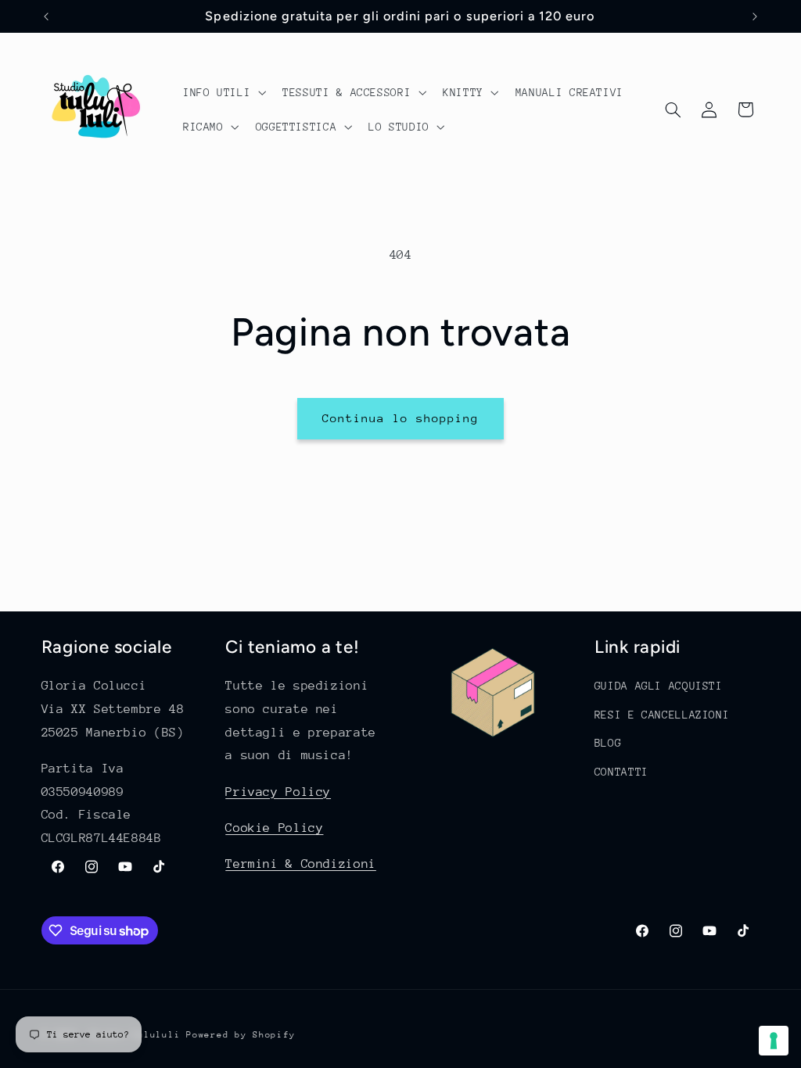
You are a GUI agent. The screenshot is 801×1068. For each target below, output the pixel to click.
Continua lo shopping (401, 418)
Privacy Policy (278, 792)
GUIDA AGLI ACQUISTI (658, 685)
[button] (222, 92)
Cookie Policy (274, 828)
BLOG (608, 742)
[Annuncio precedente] (46, 16)
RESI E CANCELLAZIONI (662, 714)
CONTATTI (621, 771)
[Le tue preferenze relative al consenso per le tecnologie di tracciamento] (773, 1040)
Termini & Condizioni (300, 864)
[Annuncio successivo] (755, 16)
